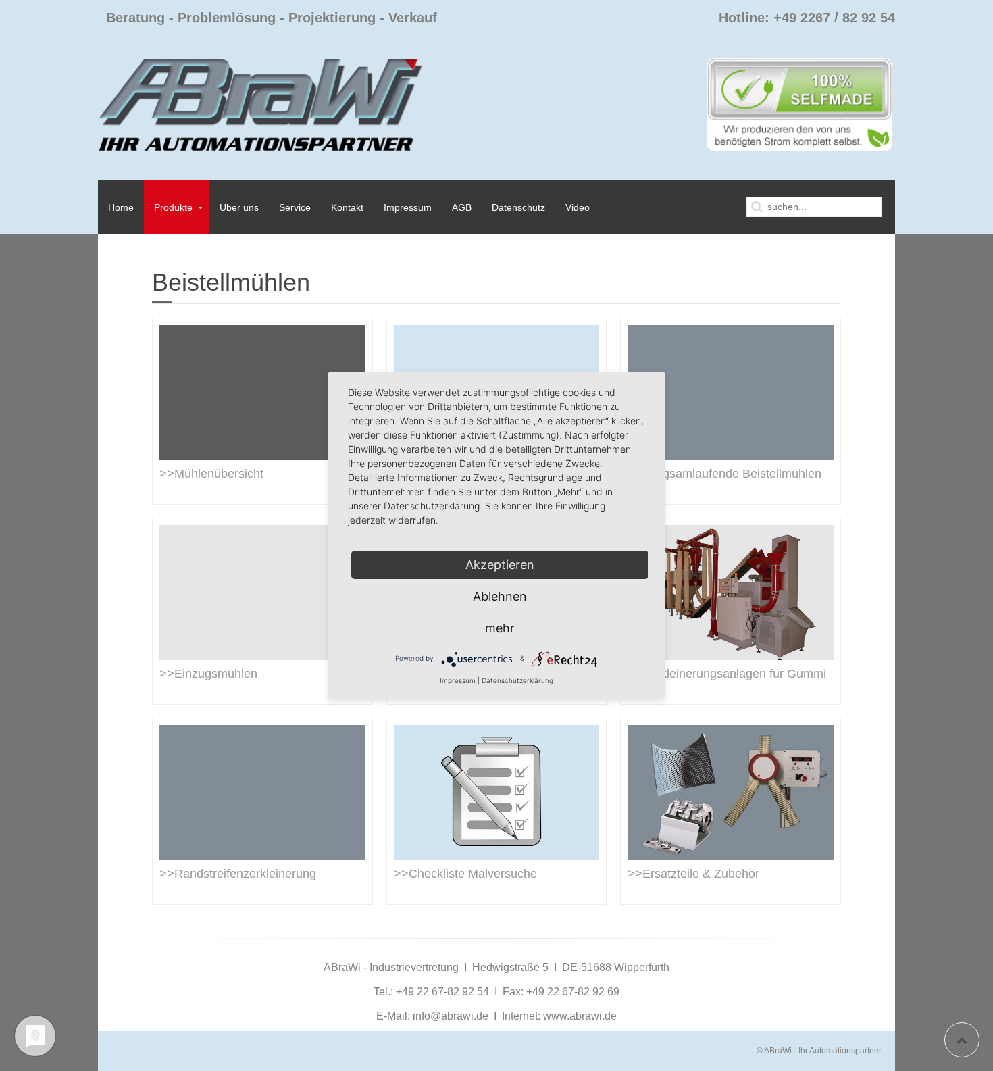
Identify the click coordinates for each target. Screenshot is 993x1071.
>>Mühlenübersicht (211, 473)
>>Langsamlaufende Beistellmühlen (724, 473)
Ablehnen (500, 596)
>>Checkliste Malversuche (465, 873)
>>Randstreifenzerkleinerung (237, 873)
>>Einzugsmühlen (208, 673)
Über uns (239, 207)
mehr (500, 628)
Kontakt (347, 207)
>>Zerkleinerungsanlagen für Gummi (727, 673)
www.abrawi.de (580, 1016)
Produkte (173, 207)
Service (295, 207)
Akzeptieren (499, 564)
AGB (462, 207)
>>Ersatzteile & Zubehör (693, 873)
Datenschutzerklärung (517, 680)
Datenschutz (518, 207)
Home (121, 207)
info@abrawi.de (450, 1016)
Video (577, 207)
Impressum (408, 207)
